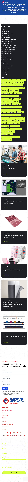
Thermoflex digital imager (8, 131)
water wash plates (6, 139)
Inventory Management (7, 49)
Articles (4, 462)
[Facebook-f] (10, 432)
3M (2, 29)
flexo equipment (14, 90)
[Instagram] (14, 432)
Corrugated (4, 35)
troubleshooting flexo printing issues (11, 136)
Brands (4, 448)
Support (4, 458)
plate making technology (14, 115)
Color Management (6, 33)
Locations (4, 412)
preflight (14, 117)
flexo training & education (7, 45)
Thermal (3, 74)
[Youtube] (17, 432)
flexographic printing (7, 93)
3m (3, 79)
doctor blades (6, 87)
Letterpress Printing (6, 51)
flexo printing (16, 98)
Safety (3, 62)
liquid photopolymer (16, 106)
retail (4, 123)
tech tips (4, 128)
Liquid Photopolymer (6, 53)
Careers (4, 418)
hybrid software (17, 104)
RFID (9, 123)
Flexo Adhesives (5, 37)
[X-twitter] (20, 432)
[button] (14, 349)
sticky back (5, 126)
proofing (12, 120)
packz (4, 115)
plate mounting (6, 117)
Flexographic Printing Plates (8, 47)
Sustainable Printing (6, 66)
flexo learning (18, 93)
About (4, 443)
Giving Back (5, 415)
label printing (5, 106)
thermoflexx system (7, 134)
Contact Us (14, 472)
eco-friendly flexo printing (18, 87)
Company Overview (7, 410)
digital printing (18, 85)
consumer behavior (18, 82)
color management (7, 82)
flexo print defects (6, 98)
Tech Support (4, 68)
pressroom (5, 120)
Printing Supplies (5, 59)
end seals (5, 90)
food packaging (6, 104)
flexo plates (15, 96)
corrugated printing (7, 85)
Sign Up (5, 388)
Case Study (4, 31)
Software (3, 64)
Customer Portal (7, 467)
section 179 (16, 123)
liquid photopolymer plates (8, 112)
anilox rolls (22, 79)
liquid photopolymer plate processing (11, 109)
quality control (20, 120)
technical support (14, 126)
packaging (20, 112)
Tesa (2, 72)
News (2, 55)
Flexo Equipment (5, 41)
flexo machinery (6, 96)
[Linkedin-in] (7, 432)
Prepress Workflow (6, 57)
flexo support (5, 101)
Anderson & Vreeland (12, 79)
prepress (21, 117)
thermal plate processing (15, 128)
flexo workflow (14, 101)
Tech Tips (4, 70)
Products (4, 453)
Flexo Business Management (8, 39)
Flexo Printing (4, 43)
